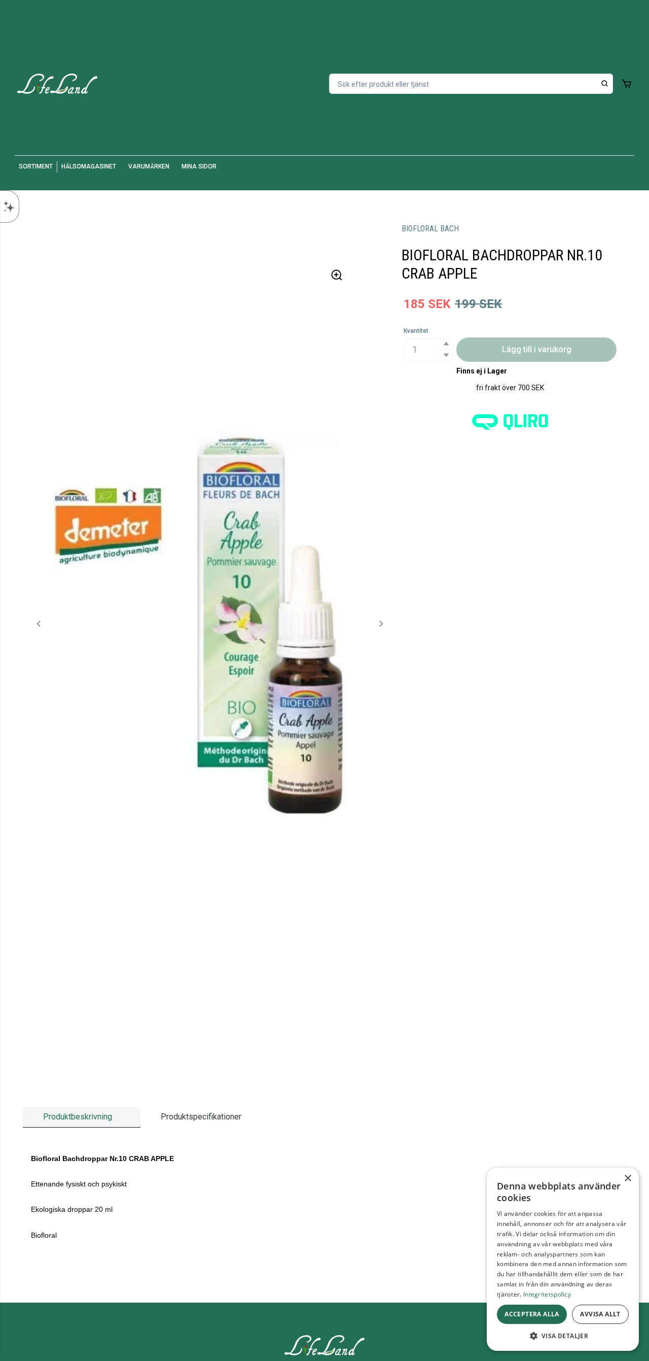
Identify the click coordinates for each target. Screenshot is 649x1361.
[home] (57, 84)
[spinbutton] (428, 349)
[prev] (39, 623)
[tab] (81, 1117)
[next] (380, 623)
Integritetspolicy (547, 1294)
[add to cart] (626, 83)
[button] (446, 344)
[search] (605, 84)
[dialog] (563, 1259)
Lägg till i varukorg (536, 349)
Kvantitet (416, 330)
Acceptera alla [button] (531, 1314)
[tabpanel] (324, 1197)
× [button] (627, 1178)
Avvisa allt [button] (600, 1314)
